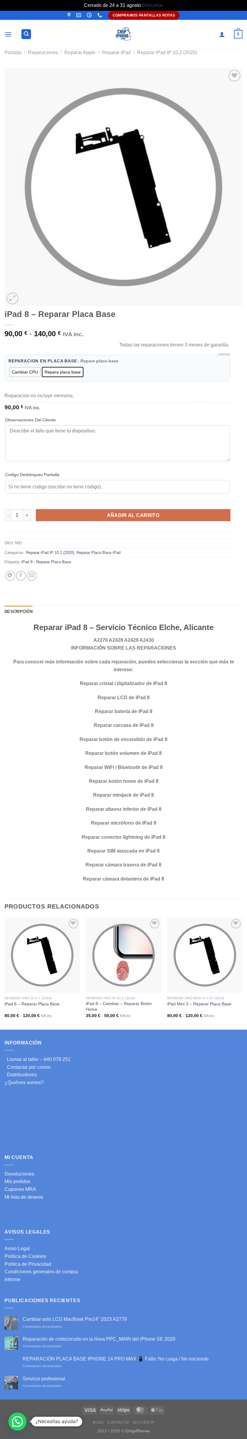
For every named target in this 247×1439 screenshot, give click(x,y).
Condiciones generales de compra (41, 1271)
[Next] (242, 973)
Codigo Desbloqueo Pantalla (32, 474)
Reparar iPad (116, 52)
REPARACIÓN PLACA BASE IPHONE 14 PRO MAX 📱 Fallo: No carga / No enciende (116, 1358)
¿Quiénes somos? (24, 1082)
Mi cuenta (143, 1422)
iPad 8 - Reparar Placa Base (46, 562)
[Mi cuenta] (222, 34)
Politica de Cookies (25, 1256)
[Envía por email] (32, 576)
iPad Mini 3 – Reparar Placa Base (199, 1003)
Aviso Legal (17, 1248)
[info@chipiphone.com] (79, 15)
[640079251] (100, 15)
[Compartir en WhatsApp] (10, 576)
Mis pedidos (17, 1181)
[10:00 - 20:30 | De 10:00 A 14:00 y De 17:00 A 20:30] (90, 15)
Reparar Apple (79, 52)
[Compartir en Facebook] (21, 576)
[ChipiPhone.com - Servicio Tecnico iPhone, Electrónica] (124, 34)
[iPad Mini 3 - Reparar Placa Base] (204, 955)
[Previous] (4, 973)
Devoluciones (19, 1173)
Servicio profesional (44, 1378)
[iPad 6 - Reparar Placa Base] (42, 955)
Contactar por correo (28, 1067)
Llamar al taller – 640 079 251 (37, 1059)
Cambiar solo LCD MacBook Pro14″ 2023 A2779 (75, 1319)
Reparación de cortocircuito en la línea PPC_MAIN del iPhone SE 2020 (99, 1339)
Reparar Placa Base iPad (98, 552)
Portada (13, 52)
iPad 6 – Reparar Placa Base (32, 1003)
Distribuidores (21, 1074)
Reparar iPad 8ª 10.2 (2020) (167, 52)
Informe (12, 1279)
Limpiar (223, 354)
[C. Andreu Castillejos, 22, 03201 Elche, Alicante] (69, 15)
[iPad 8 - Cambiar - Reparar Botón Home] (123, 955)
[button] (17, 1422)
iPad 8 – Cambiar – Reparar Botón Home (119, 1006)
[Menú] (8, 34)
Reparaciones (43, 52)
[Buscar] (26, 34)
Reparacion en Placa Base (42, 361)
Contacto (118, 1422)
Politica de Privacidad (28, 1264)
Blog (98, 1422)
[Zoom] (12, 298)
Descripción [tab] (19, 611)
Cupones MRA (20, 1189)
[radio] (25, 372)
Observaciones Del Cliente (30, 419)
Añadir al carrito (133, 515)
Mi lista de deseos (24, 1197)
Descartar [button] (152, 5)
